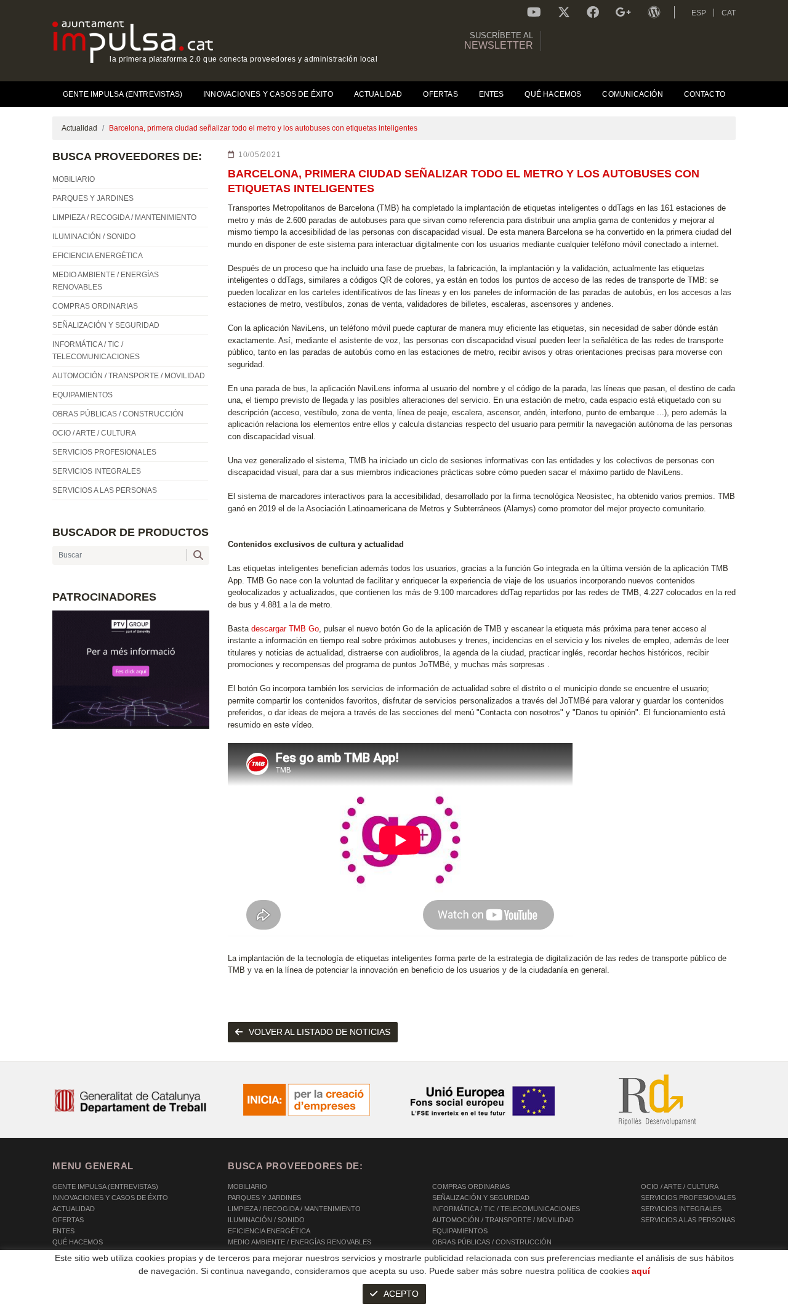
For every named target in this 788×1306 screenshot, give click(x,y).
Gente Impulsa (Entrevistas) (105, 1186)
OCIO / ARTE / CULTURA (679, 1186)
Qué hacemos (77, 1242)
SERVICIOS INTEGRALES (681, 1208)
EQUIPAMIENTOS (460, 1231)
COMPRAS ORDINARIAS (471, 1186)
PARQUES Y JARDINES (264, 1197)
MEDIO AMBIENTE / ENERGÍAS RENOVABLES (299, 1242)
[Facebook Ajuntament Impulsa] (593, 12)
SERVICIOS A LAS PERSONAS (688, 1219)
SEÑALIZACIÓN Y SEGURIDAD (480, 1197)
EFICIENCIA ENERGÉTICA (269, 1231)
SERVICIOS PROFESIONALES (688, 1197)
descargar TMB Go (284, 628)
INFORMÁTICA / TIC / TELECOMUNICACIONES (506, 1208)
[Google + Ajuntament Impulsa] (623, 12)
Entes (63, 1231)
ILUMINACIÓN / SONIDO (266, 1219)
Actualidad (79, 128)
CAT (729, 13)
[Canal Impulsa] (534, 12)
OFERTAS (68, 1219)
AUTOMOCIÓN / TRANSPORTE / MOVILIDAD (503, 1219)
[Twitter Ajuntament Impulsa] (564, 12)
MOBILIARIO (247, 1186)
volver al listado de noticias (319, 1032)
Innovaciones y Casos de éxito (110, 1197)
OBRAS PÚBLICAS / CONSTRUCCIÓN (492, 1242)
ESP (698, 13)
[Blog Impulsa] (654, 12)
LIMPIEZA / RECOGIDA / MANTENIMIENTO (294, 1208)
